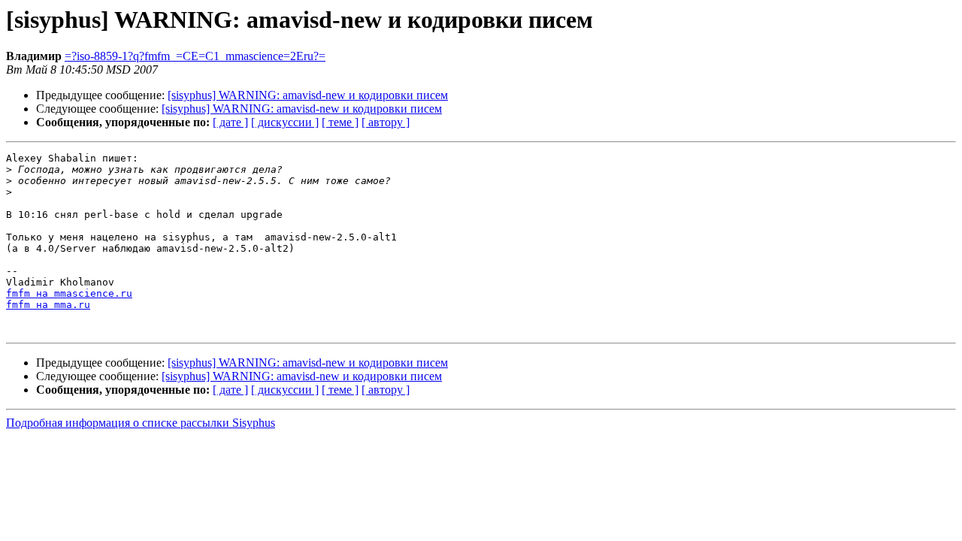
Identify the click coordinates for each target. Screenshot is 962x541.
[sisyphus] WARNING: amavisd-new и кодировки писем (308, 95)
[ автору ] (386, 122)
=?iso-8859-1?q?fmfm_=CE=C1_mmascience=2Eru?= (195, 56)
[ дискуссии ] (285, 122)
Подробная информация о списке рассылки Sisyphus (140, 422)
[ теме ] (340, 122)
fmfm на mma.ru (48, 304)
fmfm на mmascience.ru (69, 293)
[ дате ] (230, 122)
